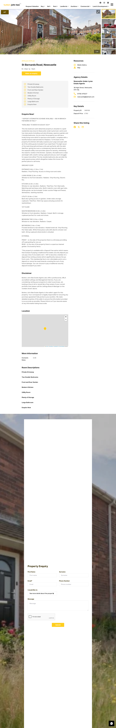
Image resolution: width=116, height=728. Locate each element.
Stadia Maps (51, 346)
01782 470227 (82, 94)
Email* (30, 581)
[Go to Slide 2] (109, 23)
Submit (58, 625)
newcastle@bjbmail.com (85, 97)
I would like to (32, 590)
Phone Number (64, 581)
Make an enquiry (31, 73)
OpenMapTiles (56, 346)
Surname (62, 572)
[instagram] (104, 3)
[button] (43, 6)
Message (31, 599)
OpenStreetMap (61, 346)
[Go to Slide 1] (109, 13)
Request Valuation (32, 6)
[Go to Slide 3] (109, 33)
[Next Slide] (99, 32)
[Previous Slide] (2, 32)
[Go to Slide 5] (109, 53)
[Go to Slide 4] (109, 43)
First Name (31, 572)
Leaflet (47, 346)
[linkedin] (108, 3)
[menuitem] (32, 6)
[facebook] (100, 3)
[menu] (67, 6)
